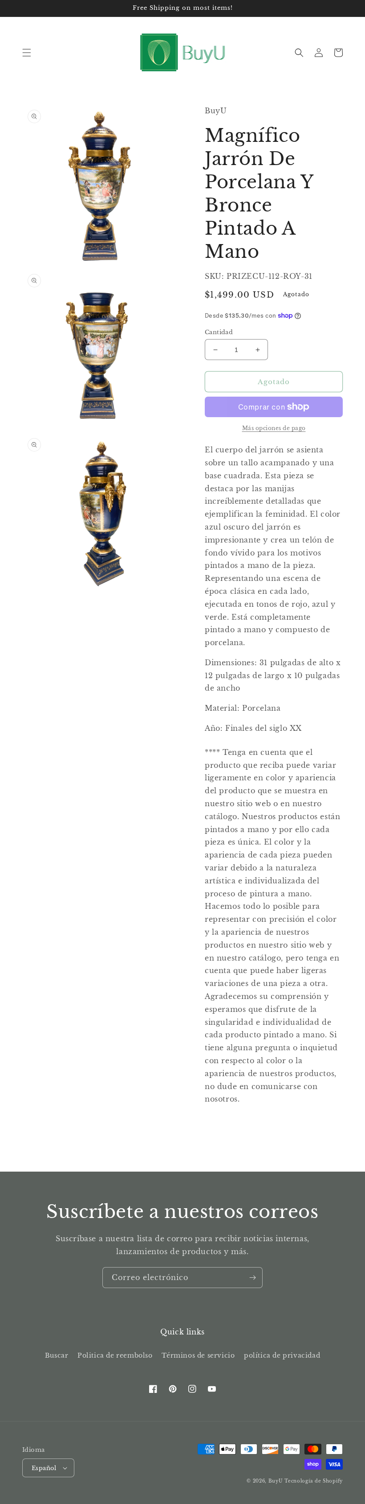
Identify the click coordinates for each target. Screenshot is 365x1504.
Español (44, 1468)
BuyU (275, 1481)
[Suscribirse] (252, 1277)
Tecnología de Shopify (313, 1481)
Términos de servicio (198, 1355)
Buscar (57, 1355)
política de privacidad (282, 1355)
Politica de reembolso (115, 1355)
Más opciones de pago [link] (274, 428)
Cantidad (219, 332)
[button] (26, 52)
